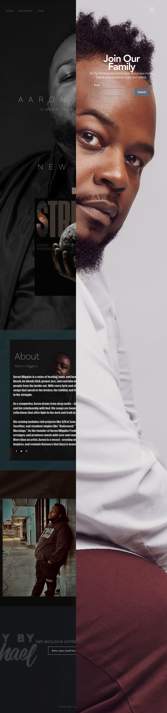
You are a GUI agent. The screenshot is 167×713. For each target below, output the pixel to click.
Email (96, 85)
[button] (151, 10)
